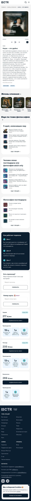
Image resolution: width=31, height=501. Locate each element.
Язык (2, 437)
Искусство (19, 417)
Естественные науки (21, 431)
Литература (4, 423)
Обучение (18, 434)
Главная (3, 7)
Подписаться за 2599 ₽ (15, 320)
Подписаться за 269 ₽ (15, 382)
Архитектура (4, 420)
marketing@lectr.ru (6, 477)
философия (6, 85)
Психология (4, 434)
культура (12, 85)
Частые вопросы (5, 459)
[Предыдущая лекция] (11, 42)
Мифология (19, 428)
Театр (17, 426)
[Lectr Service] (5, 2)
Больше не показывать (15, 495)
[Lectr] (9, 409)
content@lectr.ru (21, 472)
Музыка (18, 423)
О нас (2, 456)
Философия (19, 420)
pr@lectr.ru (15, 469)
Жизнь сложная (11, 7)
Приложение (4, 453)
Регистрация (19, 447)
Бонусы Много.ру (6, 450)
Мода (2, 431)
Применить (15, 287)
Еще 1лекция (15, 151)
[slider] (3, 38)
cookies (18, 491)
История (3, 426)
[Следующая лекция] (19, 42)
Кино (2, 428)
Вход (17, 444)
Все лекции (4, 417)
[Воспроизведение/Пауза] (15, 42)
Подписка (4, 444)
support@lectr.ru (19, 466)
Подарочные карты (6, 447)
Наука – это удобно (10, 48)
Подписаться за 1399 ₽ (15, 351)
